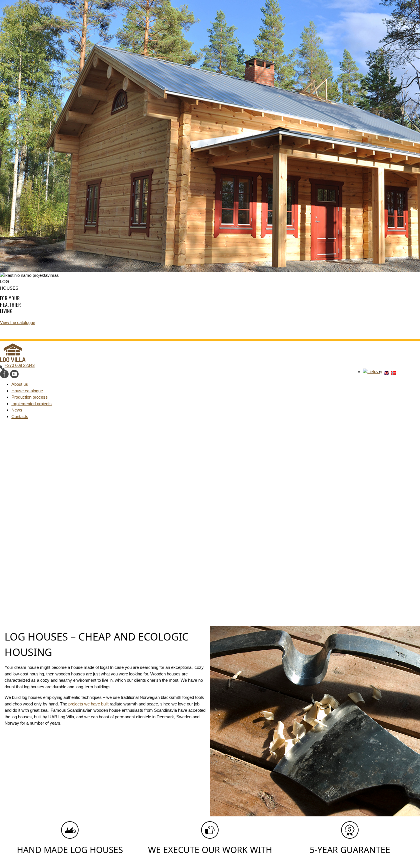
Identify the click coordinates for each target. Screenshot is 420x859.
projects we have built (88, 703)
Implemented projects (31, 403)
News (16, 409)
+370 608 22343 (20, 365)
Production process (29, 397)
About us (19, 384)
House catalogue (27, 390)
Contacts (19, 416)
